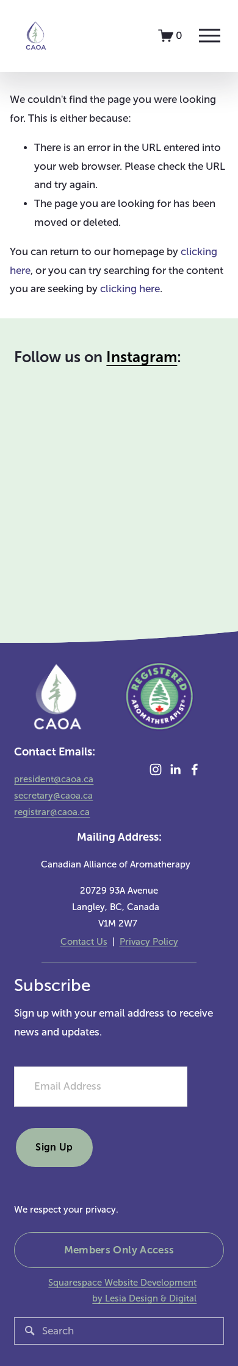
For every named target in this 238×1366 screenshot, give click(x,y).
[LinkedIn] (175, 769)
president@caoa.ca (53, 779)
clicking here (130, 289)
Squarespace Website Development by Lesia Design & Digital (122, 1291)
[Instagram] (156, 769)
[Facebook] (195, 769)
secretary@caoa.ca (53, 795)
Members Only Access (119, 1250)
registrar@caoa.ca (52, 812)
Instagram (141, 357)
